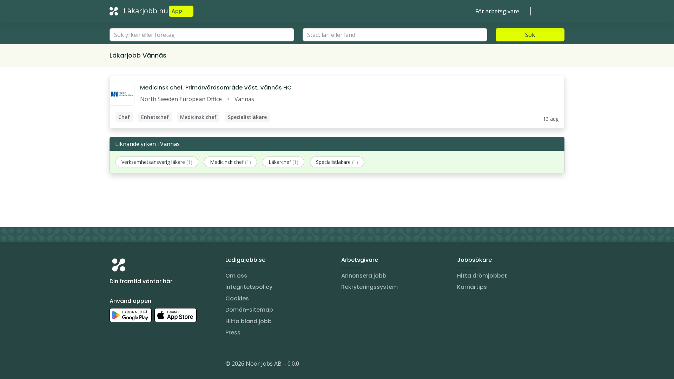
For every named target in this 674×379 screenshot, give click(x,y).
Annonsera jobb (363, 276)
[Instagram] (115, 365)
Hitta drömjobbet (482, 276)
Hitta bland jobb (248, 321)
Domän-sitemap (249, 310)
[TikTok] (157, 365)
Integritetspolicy (248, 287)
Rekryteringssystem (369, 287)
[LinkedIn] (129, 365)
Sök (530, 35)
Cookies (237, 298)
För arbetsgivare (497, 11)
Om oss (236, 276)
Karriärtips (472, 287)
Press (232, 332)
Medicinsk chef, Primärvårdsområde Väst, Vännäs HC (216, 88)
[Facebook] (143, 365)
